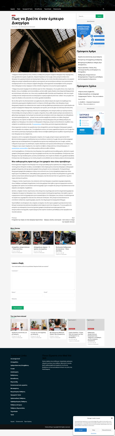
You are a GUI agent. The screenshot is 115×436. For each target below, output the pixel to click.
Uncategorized (15, 359)
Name (14, 292)
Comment (15, 270)
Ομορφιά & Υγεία (27, 9)
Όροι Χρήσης (93, 433)
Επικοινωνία (57, 9)
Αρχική (13, 9)
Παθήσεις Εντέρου (16, 405)
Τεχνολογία (47, 9)
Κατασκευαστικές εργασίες (19, 385)
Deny (93, 430)
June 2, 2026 (15, 251)
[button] (112, 418)
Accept (81, 430)
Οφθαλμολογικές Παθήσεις (19, 401)
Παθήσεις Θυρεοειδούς (18, 408)
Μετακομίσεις (15, 328)
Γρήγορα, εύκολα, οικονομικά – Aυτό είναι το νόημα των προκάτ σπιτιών (59, 220)
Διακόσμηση (14, 372)
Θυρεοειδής (14, 382)
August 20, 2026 (16, 336)
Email (46, 292)
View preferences (106, 430)
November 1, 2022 (17, 26)
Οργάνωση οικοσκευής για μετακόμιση (90, 57)
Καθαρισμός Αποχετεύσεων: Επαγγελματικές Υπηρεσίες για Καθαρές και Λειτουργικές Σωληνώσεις (90, 77)
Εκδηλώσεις (14, 375)
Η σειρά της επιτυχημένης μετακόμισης (90, 59)
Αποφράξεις (72, 328)
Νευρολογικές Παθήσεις (18, 391)
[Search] (103, 9)
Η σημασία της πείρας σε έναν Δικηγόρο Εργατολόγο (27, 219)
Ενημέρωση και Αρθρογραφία (29, 26)
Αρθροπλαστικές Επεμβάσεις (20, 365)
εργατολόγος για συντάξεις (20, 148)
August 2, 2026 (54, 336)
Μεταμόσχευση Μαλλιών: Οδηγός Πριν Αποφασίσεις (90, 63)
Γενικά (13, 15)
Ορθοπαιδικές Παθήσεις (18, 398)
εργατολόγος (37, 124)
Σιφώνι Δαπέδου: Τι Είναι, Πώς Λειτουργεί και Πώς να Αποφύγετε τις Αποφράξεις (89, 70)
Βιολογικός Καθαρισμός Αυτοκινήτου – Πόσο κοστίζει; (63, 249)
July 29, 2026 (72, 339)
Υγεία (18, 9)
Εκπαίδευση (38, 9)
